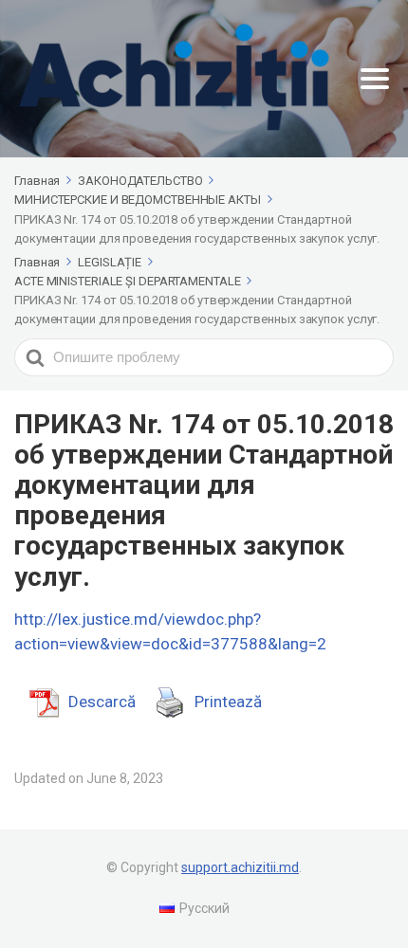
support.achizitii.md (240, 867)
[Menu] (375, 78)
